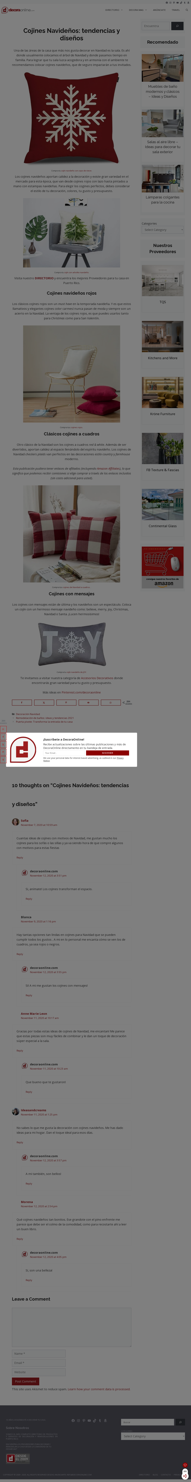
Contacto (166, 1474)
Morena (27, 1202)
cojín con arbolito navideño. (76, 272)
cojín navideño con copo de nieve (76, 170)
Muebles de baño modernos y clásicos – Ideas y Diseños (163, 91)
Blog (155, 1474)
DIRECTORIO (112, 9)
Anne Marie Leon (34, 1014)
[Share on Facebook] (22, 703)
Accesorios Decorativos (96, 678)
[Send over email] (89, 703)
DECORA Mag (136, 9)
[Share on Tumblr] (3, 759)
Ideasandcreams (33, 1110)
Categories (149, 223)
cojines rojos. (77, 427)
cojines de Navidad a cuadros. (77, 587)
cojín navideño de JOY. (77, 672)
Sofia (25, 821)
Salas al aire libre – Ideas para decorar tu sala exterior (162, 147)
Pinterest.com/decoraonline (81, 692)
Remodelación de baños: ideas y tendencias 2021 (45, 718)
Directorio (144, 1474)
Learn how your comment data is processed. (99, 1389)
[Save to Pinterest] (66, 703)
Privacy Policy (181, 1474)
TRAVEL (176, 9)
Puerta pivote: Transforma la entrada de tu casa (44, 721)
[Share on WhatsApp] (111, 703)
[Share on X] (44, 703)
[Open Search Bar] (187, 10)
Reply (20, 857)
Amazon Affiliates (108, 469)
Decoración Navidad (28, 714)
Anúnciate (159, 9)
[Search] (177, 26)
